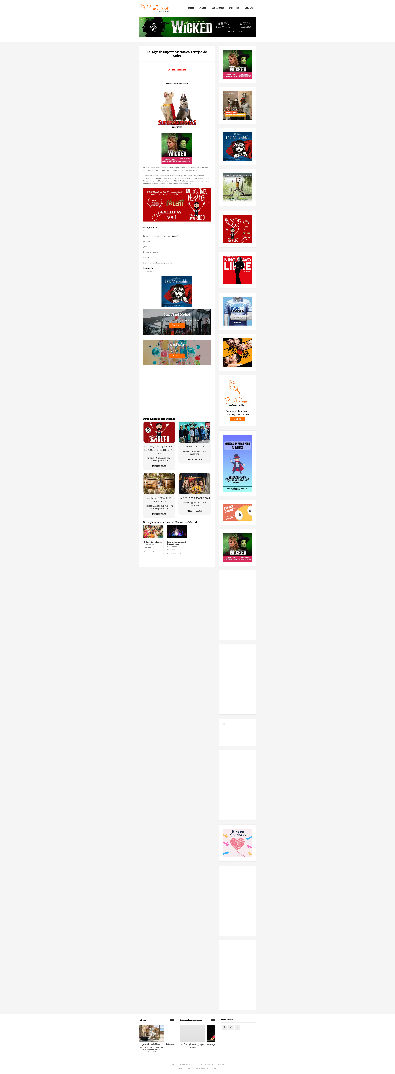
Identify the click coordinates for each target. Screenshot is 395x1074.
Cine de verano (149, 272)
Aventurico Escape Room (194, 498)
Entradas (160, 466)
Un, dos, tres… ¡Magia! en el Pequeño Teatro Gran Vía (159, 450)
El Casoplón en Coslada (153, 542)
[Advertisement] (177, 390)
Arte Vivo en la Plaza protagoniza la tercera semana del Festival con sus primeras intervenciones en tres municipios (151, 1047)
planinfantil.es (155, 8)
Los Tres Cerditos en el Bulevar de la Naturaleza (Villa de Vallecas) (193, 1046)
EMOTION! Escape (195, 447)
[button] (173, 1020)
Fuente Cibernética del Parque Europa (176, 543)
